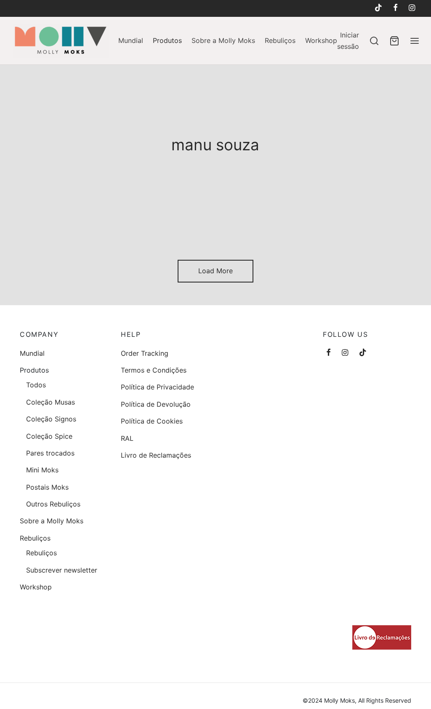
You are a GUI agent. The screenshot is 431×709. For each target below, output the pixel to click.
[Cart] (394, 41)
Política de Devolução (156, 404)
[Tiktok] (378, 8)
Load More (215, 271)
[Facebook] (395, 8)
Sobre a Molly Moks (223, 40)
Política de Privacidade (157, 387)
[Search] (374, 41)
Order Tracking (144, 353)
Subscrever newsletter (61, 570)
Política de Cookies (152, 421)
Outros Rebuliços (53, 504)
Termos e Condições (153, 370)
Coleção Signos (51, 419)
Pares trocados (50, 453)
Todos (36, 385)
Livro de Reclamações (156, 455)
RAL (127, 438)
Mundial (130, 40)
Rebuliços (280, 40)
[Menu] (415, 40)
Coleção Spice (49, 436)
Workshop (321, 40)
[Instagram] (411, 8)
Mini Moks (42, 470)
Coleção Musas (50, 402)
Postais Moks (47, 487)
